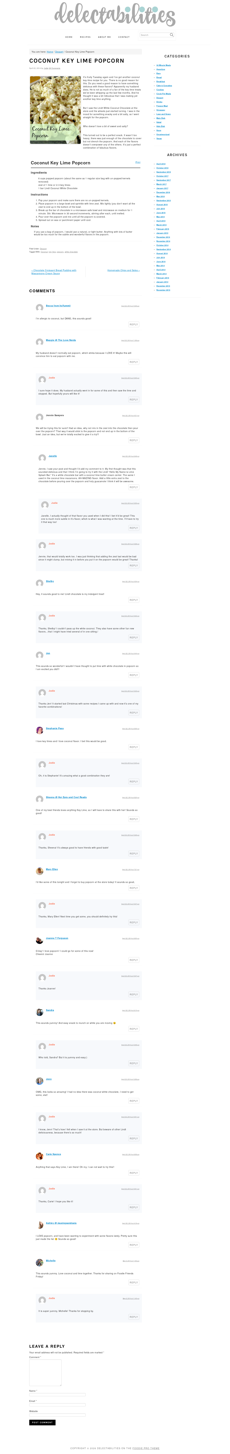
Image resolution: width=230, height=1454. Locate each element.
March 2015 (161, 225)
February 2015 (162, 229)
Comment (35, 1357)
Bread (159, 77)
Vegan (159, 138)
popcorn (60, 251)
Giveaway (160, 110)
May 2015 (160, 216)
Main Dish (160, 118)
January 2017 (162, 188)
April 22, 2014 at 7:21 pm (130, 870)
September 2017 (163, 180)
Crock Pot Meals (163, 93)
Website (33, 1411)
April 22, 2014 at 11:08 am (130, 340)
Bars (158, 73)
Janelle (53, 455)
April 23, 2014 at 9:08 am (130, 1154)
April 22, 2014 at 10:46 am (130, 306)
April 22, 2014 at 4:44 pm (130, 653)
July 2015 (160, 208)
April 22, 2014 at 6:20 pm (130, 798)
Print (138, 162)
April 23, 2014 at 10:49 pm (130, 1045)
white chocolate (71, 251)
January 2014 (162, 282)
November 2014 (163, 241)
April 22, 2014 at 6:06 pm (130, 729)
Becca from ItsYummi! (58, 305)
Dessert (43, 248)
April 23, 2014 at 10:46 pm (130, 835)
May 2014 (160, 265)
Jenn (49, 1078)
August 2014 (162, 253)
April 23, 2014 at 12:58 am (130, 1079)
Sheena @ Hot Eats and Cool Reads (66, 797)
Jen (48, 653)
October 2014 (162, 245)
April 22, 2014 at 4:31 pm (130, 416)
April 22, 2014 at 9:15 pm (130, 1010)
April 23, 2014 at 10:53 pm (130, 503)
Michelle (51, 1260)
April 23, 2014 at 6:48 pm (130, 456)
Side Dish (160, 126)
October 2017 (162, 176)
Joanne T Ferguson (57, 938)
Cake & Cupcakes (164, 85)
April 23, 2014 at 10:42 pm (130, 616)
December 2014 (163, 237)
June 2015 (161, 212)
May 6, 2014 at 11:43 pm (131, 1298)
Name (33, 1390)
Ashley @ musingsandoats (61, 1223)
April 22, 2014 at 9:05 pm (130, 938)
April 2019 (160, 163)
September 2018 (163, 172)
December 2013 (163, 286)
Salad (158, 122)
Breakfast (160, 81)
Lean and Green (163, 114)
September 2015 (163, 200)
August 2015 (162, 204)
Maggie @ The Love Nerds (61, 340)
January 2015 (162, 233)
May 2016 (160, 196)
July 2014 (160, 257)
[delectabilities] (115, 15)
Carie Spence (53, 1154)
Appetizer (160, 69)
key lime (52, 251)
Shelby (50, 581)
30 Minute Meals (163, 65)
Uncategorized (163, 134)
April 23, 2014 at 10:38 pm (130, 544)
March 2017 (161, 184)
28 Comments (54, 68)
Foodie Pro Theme (146, 1448)
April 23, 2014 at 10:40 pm (130, 378)
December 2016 (163, 192)
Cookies (160, 89)
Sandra (50, 1010)
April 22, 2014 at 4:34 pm (130, 581)
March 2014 (161, 273)
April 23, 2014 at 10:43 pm (130, 691)
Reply (134, 324)
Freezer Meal (162, 106)
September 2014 (163, 249)
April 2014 (160, 269)
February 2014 (162, 277)
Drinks (159, 102)
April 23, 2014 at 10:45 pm (130, 763)
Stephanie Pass (55, 728)
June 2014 (161, 261)
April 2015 (160, 220)
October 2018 (162, 168)
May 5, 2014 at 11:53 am (131, 1261)
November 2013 (163, 290)
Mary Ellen (52, 869)
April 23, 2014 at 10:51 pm (130, 1117)
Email (33, 1400)
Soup (158, 130)
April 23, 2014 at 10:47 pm (130, 904)
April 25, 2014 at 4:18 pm (130, 1223)
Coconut (44, 251)
